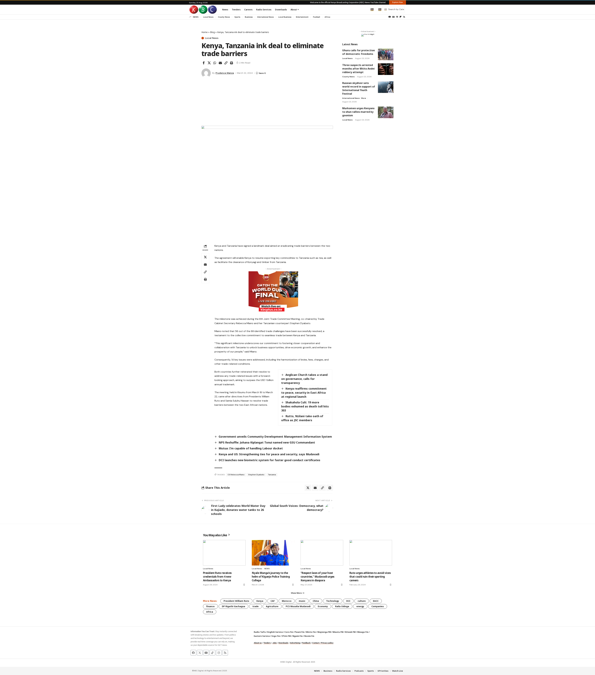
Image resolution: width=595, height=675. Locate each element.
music (302, 600)
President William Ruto (236, 600)
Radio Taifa (260, 632)
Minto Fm (311, 632)
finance (210, 606)
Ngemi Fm (298, 636)
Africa (327, 17)
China (316, 600)
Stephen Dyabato (256, 474)
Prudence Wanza (225, 73)
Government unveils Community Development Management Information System (275, 436)
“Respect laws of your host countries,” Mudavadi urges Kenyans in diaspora (317, 576)
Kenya (259, 600)
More (363, 98)
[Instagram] (219, 652)
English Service (275, 632)
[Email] (220, 62)
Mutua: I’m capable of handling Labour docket (251, 448)
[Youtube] (206, 652)
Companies (377, 606)
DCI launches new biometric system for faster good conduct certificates (269, 460)
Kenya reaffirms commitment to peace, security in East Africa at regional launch (304, 392)
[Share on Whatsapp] (215, 62)
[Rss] (404, 17)
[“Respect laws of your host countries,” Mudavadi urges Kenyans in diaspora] (322, 553)
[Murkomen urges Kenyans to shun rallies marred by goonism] (385, 112)
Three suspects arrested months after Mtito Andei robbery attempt (358, 68)
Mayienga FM (324, 632)
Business (249, 17)
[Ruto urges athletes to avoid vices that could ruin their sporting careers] (370, 553)
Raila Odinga (342, 606)
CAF (273, 600)
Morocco (286, 600)
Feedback (306, 643)
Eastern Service (262, 636)
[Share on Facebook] (203, 62)
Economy (323, 606)
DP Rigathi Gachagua (233, 606)
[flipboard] (400, 17)
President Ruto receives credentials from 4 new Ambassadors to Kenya (217, 576)
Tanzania (272, 474)
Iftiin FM (286, 636)
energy (360, 606)
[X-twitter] (200, 652)
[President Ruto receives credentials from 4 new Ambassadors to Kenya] (224, 553)
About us (258, 643)
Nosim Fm (309, 636)
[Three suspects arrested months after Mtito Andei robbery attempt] (385, 69)
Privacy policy (327, 643)
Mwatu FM (338, 632)
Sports (237, 17)
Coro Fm (288, 632)
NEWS (195, 17)
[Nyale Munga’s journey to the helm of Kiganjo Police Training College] (273, 553)
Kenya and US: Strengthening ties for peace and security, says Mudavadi (269, 454)
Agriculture (272, 606)
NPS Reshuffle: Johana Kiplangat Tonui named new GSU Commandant (267, 442)
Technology (332, 600)
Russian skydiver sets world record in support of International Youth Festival (358, 88)
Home (204, 32)
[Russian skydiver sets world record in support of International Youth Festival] (385, 87)
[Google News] (393, 17)
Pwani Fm (299, 632)
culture (362, 600)
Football (316, 17)
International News (265, 17)
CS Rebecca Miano (236, 474)
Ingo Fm (275, 636)
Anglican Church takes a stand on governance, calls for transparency (304, 379)
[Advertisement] (267, 102)
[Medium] (397, 17)
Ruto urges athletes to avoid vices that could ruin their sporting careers (370, 576)
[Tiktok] (212, 652)
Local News (208, 17)
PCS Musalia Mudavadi (298, 606)
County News (224, 17)
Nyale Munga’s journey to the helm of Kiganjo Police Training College (271, 576)
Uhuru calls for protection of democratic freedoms (358, 52)
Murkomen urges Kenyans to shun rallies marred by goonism (358, 112)
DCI (348, 600)
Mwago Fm (362, 632)
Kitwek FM (350, 632)
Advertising (295, 643)
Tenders (267, 643)
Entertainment (302, 17)
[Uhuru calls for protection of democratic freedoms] (385, 54)
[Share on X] (209, 62)
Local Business (284, 17)
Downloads (283, 643)
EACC (376, 600)
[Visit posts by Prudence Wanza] (206, 73)
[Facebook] (193, 652)
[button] (365, 9)
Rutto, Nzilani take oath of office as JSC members (302, 418)
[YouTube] (390, 17)
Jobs (274, 643)
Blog (212, 32)
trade (255, 606)
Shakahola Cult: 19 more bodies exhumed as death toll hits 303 (305, 406)
